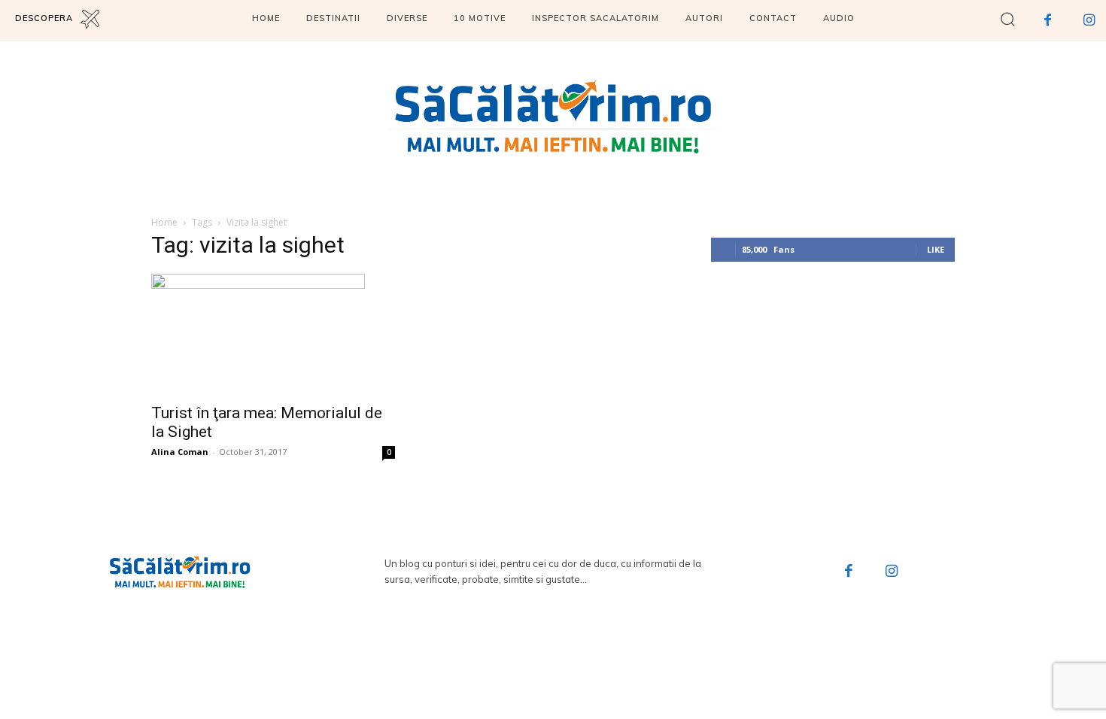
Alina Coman (179, 451)
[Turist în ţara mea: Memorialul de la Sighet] (273, 334)
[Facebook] (1048, 21)
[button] (1008, 18)
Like (935, 249)
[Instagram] (1089, 21)
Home (164, 222)
